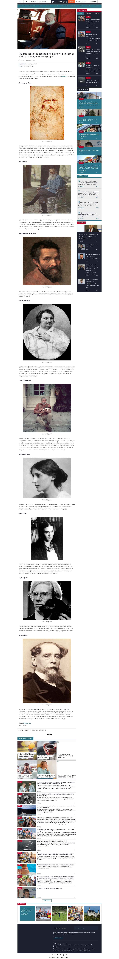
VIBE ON (71, 1)
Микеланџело (42, 730)
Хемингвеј (35, 730)
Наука (40, 6)
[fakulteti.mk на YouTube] (63, 955)
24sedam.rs (27, 723)
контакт (64, 928)
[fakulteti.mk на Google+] (58, 955)
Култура (48, 6)
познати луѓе (27, 730)
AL (21, 1)
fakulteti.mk (27, 930)
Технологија (64, 6)
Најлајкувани (21, 903)
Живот (81, 6)
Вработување (42, 1)
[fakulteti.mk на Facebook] (52, 955)
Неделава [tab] (88, 13)
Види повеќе (47, 900)
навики (63, 76)
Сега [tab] (80, 13)
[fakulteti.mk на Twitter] (55, 955)
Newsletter (58, 937)
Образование (31, 6)
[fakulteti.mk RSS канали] (66, 955)
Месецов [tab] (97, 13)
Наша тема (22, 6)
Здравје (55, 6)
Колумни (73, 6)
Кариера (88, 6)
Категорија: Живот (30, 60)
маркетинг (57, 928)
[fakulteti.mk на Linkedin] (61, 955)
